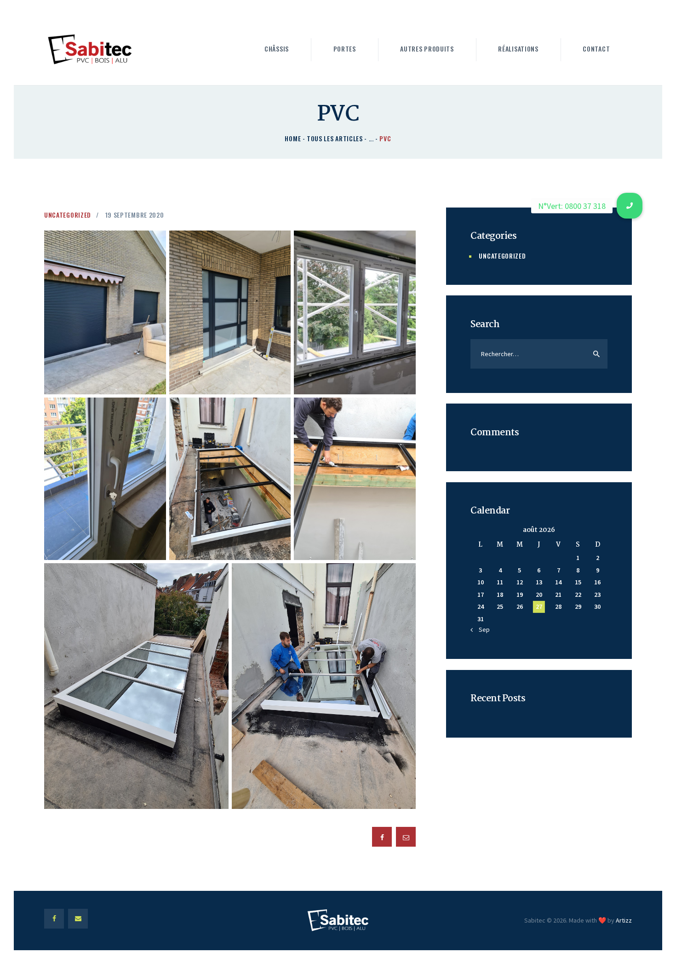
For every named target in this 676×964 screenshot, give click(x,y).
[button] (629, 206)
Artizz (624, 920)
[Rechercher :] (538, 354)
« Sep (482, 629)
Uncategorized (67, 214)
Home (293, 138)
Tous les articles (335, 138)
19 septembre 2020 (134, 214)
